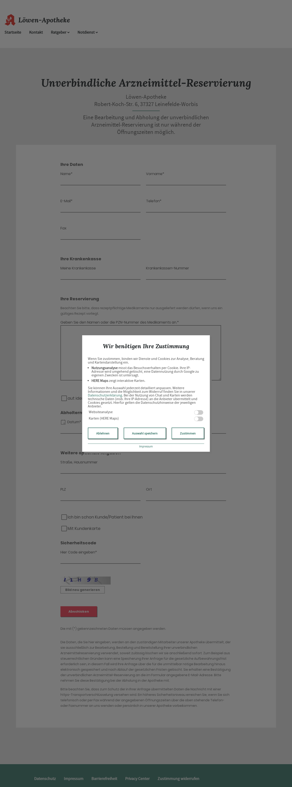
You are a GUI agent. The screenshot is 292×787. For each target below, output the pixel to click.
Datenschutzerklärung (105, 395)
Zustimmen (188, 433)
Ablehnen (103, 433)
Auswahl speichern (145, 433)
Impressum (146, 446)
